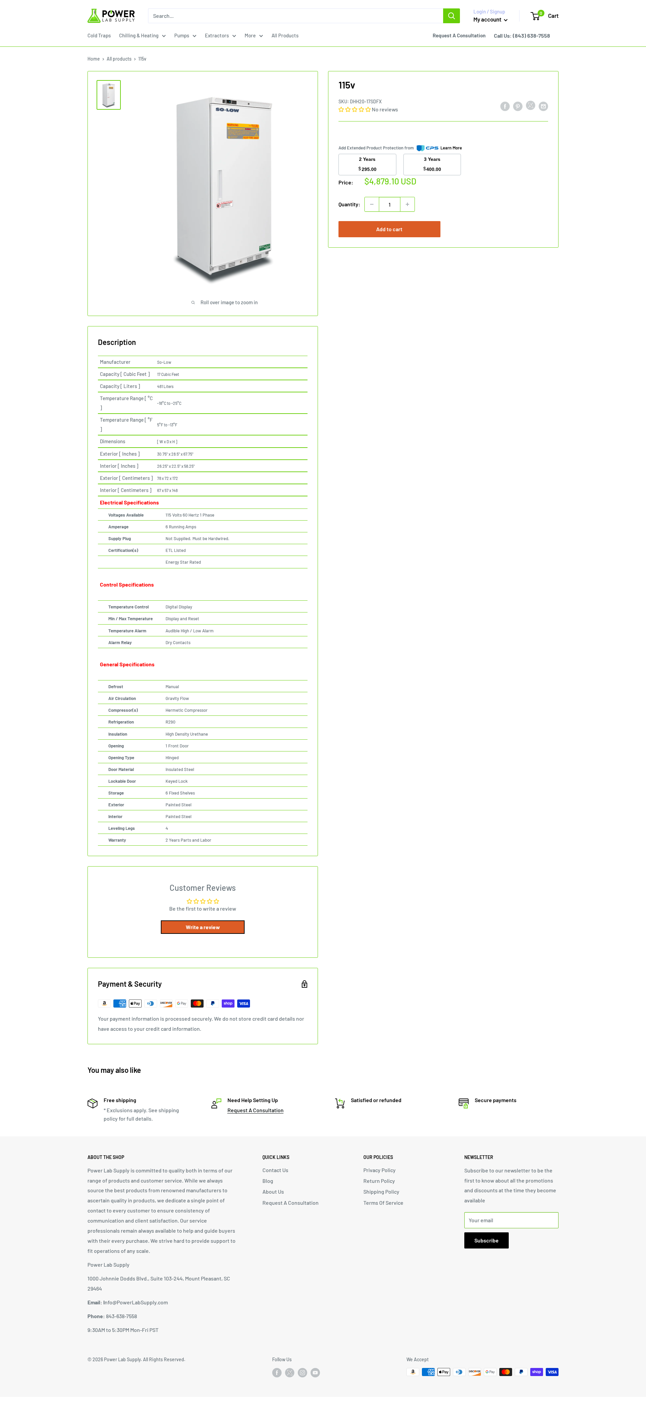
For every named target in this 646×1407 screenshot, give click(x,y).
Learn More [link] (451, 147)
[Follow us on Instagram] (302, 1372)
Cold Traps (99, 35)
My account (487, 19)
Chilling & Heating (138, 35)
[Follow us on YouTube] (315, 1372)
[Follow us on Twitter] (289, 1374)
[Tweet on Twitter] (530, 107)
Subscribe (486, 1240)
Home (93, 59)
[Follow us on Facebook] (277, 1372)
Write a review (203, 927)
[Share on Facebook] (505, 106)
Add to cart (389, 229)
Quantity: (349, 204)
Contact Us (275, 1170)
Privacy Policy (379, 1170)
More (250, 35)
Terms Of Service (383, 1202)
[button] (354, 109)
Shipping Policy (381, 1191)
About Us (273, 1191)
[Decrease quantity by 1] (372, 204)
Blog (267, 1180)
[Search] (451, 15)
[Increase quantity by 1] (407, 204)
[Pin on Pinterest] (518, 106)
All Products (285, 35)
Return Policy (379, 1180)
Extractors (217, 35)
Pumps (181, 35)
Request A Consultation (255, 1110)
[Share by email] (543, 106)
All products (119, 59)
